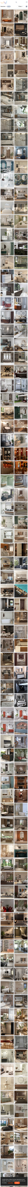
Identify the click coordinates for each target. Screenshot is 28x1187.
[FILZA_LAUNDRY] (7, 289)
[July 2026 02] (20, 714)
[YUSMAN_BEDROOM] (7, 413)
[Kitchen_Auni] (7, 1042)
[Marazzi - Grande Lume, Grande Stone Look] (20, 43)
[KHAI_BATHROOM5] (20, 1165)
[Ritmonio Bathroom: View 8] (20, 84)
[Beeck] (7, 700)
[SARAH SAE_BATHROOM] (20, 495)
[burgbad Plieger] (7, 782)
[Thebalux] (7, 563)
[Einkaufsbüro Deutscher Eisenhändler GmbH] (7, 1001)
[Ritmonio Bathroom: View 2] (20, 111)
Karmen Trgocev (22, 746)
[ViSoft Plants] (20, 563)
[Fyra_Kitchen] (7, 590)
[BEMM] (20, 303)
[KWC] (7, 180)
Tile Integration (21, 48)
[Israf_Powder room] (20, 659)
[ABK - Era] (7, 57)
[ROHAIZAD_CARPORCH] (20, 399)
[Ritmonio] (7, 235)
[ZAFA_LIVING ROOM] (7, 577)
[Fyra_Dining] (20, 577)
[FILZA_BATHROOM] (20, 371)
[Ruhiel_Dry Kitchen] (7, 673)
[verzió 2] (7, 864)
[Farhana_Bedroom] (7, 495)
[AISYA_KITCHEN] (20, 276)
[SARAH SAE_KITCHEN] (7, 919)
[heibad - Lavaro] (20, 673)
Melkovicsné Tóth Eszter (9, 869)
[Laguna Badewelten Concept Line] (20, 686)
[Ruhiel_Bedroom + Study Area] (7, 1138)
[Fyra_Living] (7, 1069)
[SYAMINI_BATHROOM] (20, 1042)
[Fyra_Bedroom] (7, 207)
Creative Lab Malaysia (9, 21)
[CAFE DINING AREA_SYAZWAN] (20, 467)
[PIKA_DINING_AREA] (7, 426)
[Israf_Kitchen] (20, 426)
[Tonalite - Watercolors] (20, 837)
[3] (20, 946)
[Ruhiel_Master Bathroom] (20, 358)
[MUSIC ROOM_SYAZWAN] (20, 796)
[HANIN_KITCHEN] (7, 194)
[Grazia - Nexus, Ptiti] (20, 632)
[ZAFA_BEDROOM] (7, 604)
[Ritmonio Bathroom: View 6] (7, 139)
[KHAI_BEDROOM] (7, 221)
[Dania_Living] (20, 823)
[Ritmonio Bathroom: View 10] (20, 139)
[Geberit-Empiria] (7, 303)
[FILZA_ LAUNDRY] (20, 289)
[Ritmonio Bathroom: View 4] (7, 98)
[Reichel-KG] (20, 330)
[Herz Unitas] (7, 440)
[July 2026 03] (7, 727)
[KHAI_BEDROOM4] (20, 508)
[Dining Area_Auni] (20, 1138)
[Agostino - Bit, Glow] (20, 618)
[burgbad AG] (20, 1152)
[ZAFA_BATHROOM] (20, 604)
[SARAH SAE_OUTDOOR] (20, 590)
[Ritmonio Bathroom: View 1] (7, 125)
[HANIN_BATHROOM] (7, 248)
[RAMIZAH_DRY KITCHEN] (20, 727)
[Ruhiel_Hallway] (7, 645)
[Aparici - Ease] (20, 440)
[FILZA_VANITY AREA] (7, 358)
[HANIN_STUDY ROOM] (20, 235)
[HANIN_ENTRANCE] (7, 153)
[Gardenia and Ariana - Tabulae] (20, 878)
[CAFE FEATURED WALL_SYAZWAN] (7, 467)
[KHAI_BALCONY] (20, 207)
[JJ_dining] (7, 549)
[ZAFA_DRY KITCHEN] (7, 1097)
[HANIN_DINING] (20, 768)
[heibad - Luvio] (20, 700)
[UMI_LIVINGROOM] (7, 43)
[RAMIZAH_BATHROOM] (7, 166)
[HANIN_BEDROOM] (20, 344)
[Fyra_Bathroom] (20, 1069)
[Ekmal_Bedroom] (7, 659)
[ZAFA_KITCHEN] (20, 166)
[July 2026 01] (7, 714)
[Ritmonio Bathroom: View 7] (20, 125)
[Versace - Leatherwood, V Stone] (7, 1152)
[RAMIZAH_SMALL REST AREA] (20, 153)
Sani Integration (21, 89)
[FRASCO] (20, 180)
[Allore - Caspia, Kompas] (20, 960)
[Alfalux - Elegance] (20, 262)
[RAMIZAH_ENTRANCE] (7, 878)
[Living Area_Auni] (7, 933)
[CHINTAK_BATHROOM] (7, 796)
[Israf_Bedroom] (20, 70)
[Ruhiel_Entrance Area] (7, 454)
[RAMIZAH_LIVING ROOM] (7, 399)
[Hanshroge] (7, 276)
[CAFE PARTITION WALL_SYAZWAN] (20, 454)
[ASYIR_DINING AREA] (7, 905)
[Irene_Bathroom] (20, 987)
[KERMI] (7, 1165)
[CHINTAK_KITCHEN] (20, 645)
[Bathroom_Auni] (20, 933)
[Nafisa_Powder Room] (20, 850)
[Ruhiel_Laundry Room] (7, 262)
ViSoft (5, 719)
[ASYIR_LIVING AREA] (20, 891)
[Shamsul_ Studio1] (7, 1124)
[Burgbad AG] (7, 317)
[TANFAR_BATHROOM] (7, 1056)
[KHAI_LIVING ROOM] (20, 221)
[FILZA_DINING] (20, 248)
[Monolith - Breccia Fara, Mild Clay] (7, 891)
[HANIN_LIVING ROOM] (7, 768)
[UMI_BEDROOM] (7, 974)
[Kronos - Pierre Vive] (7, 618)
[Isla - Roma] (7, 741)
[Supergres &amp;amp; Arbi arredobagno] (20, 741)
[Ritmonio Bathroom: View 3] (7, 111)
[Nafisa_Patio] (7, 823)
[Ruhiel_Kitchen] (20, 29)
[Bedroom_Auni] (20, 194)
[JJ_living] (20, 57)
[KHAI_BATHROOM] (20, 413)
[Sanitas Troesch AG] (20, 1001)
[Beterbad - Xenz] (7, 686)
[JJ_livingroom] (7, 850)
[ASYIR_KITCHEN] (7, 837)
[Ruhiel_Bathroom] (20, 16)
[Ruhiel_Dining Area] (7, 632)
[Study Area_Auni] (20, 1028)
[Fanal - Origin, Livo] (7, 946)
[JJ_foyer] (20, 549)
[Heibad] (20, 317)
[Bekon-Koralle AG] (20, 481)
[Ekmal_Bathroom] (7, 1110)
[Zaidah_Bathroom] (7, 16)
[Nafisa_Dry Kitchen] (20, 864)
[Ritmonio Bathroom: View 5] (20, 98)
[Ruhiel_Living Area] (7, 29)
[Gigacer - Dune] (20, 782)
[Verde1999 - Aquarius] (20, 809)
